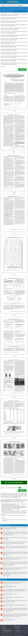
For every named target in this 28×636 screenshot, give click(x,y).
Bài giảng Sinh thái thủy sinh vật (9, 619)
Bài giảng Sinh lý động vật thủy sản (9, 586)
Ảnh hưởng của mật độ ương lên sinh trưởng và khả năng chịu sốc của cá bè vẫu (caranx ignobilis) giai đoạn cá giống (15, 543)
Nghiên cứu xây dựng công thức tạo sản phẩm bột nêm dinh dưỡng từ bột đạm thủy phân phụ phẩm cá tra (15, 568)
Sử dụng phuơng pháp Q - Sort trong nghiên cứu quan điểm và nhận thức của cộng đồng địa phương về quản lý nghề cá (15, 590)
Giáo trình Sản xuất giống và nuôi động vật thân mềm (13, 597)
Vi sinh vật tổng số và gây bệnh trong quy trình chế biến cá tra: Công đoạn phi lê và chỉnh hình (15, 601)
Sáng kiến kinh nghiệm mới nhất (20, 634)
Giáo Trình (18, 631)
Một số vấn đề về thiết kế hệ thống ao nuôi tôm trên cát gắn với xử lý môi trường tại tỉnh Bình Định (15, 528)
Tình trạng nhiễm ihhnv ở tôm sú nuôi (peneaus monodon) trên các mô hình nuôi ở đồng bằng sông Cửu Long (15, 558)
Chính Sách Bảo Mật (7, 631)
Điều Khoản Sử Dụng (7, 630)
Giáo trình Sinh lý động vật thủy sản (9, 594)
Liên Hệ (4, 628)
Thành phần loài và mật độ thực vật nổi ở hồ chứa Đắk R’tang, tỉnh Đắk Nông (15, 538)
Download (22, 69)
